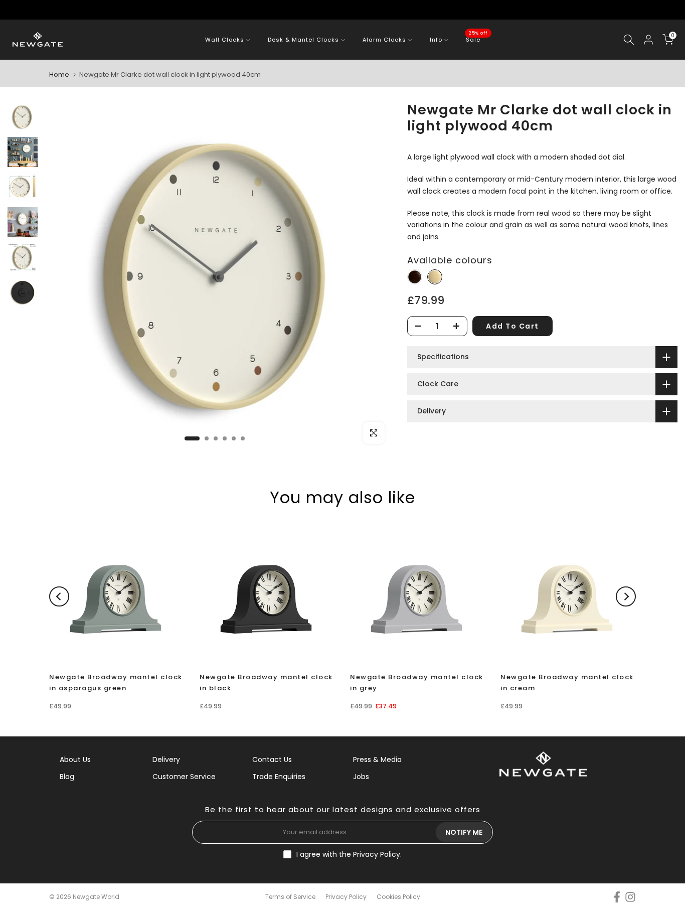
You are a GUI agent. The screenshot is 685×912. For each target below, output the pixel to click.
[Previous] (59, 596)
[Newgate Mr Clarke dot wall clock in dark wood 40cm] (414, 277)
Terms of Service (290, 896)
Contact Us (272, 759)
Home (59, 74)
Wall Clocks (224, 40)
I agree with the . (349, 854)
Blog (67, 777)
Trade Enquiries (278, 777)
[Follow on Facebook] (616, 897)
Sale (477, 39)
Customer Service (184, 777)
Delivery (166, 759)
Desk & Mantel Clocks (303, 40)
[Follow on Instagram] (630, 897)
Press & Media (377, 759)
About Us (75, 759)
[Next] (626, 596)
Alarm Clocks (384, 40)
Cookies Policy (398, 896)
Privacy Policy (376, 854)
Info (436, 40)
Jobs (361, 777)
